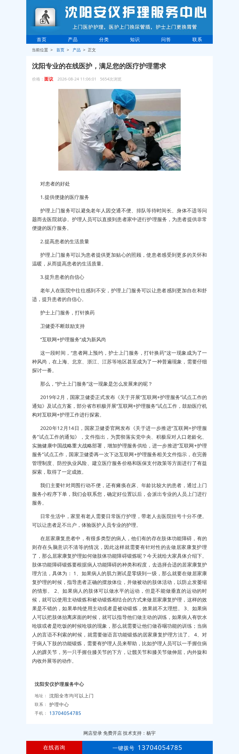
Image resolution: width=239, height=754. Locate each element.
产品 (73, 39)
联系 (197, 39)
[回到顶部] (231, 731)
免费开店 (112, 733)
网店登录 (92, 733)
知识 (135, 39)
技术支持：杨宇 (139, 733)
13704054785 (65, 713)
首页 (42, 39)
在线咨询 (54, 747)
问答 (166, 39)
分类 (104, 39)
